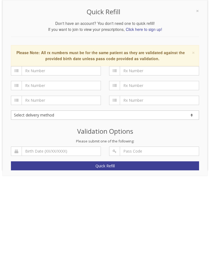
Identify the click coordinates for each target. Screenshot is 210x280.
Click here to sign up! (144, 29)
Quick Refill (105, 165)
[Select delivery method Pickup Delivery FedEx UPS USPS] (105, 115)
